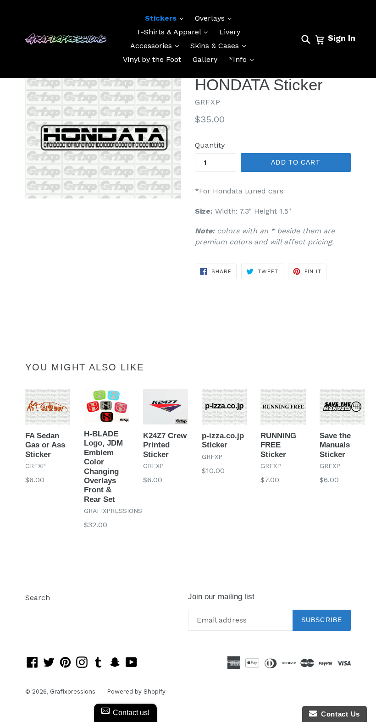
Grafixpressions (72, 691)
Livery (229, 32)
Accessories (156, 45)
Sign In (341, 38)
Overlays (215, 17)
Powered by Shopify (136, 691)
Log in (36, 611)
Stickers (166, 17)
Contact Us (338, 714)
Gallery (205, 59)
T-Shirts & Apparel (174, 31)
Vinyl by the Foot (152, 59)
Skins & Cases (220, 45)
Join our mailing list (221, 596)
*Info (243, 59)
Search (37, 597)
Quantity (210, 145)
